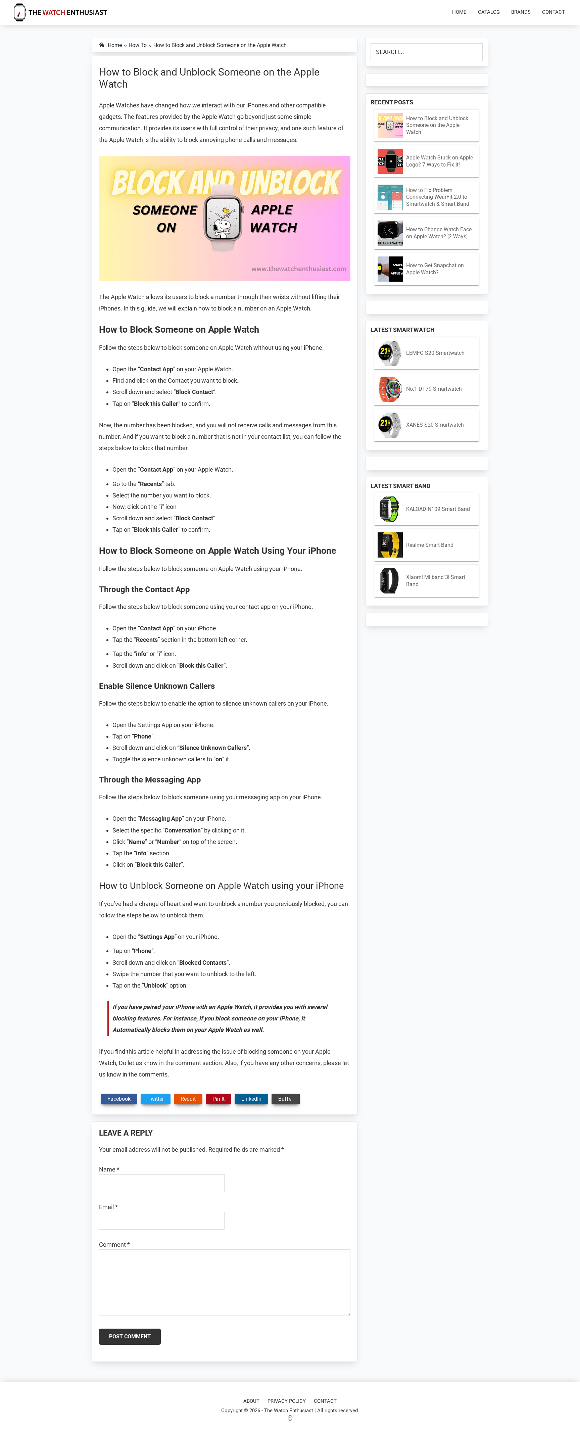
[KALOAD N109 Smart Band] (390, 509)
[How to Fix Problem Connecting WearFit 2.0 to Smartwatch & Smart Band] (390, 197)
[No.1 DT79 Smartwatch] (390, 389)
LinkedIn (251, 1099)
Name (109, 1169)
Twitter (155, 1099)
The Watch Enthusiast (288, 1410)
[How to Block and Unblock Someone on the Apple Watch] (390, 125)
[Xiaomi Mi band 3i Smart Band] (390, 580)
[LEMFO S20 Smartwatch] (390, 353)
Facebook (119, 1099)
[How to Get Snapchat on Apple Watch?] (390, 269)
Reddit (188, 1099)
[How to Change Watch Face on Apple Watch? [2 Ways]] (390, 233)
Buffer (285, 1099)
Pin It (218, 1099)
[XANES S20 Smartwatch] (390, 425)
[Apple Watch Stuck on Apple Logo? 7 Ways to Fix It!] (390, 161)
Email (108, 1206)
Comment (114, 1244)
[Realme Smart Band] (390, 545)
